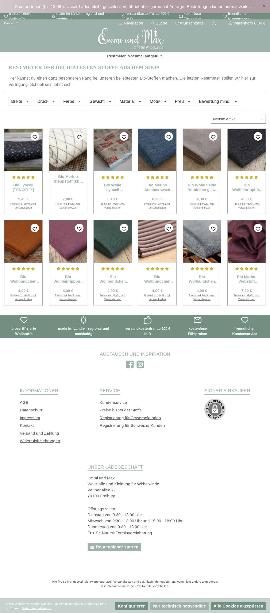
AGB (24, 402)
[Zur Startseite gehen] (135, 39)
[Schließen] (264, 5)
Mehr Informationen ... (37, 608)
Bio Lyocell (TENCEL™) (23, 187)
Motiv (155, 101)
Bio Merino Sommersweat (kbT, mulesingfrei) (157, 187)
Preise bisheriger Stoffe (121, 410)
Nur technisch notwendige (179, 606)
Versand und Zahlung (39, 433)
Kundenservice (113, 402)
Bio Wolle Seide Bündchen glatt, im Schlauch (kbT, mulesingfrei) (202, 187)
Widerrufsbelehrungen (40, 441)
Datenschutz (31, 410)
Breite (17, 101)
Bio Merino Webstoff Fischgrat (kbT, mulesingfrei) (246, 279)
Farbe (69, 101)
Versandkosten (123, 581)
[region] (135, 6)
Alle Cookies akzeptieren (238, 606)
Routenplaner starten (116, 547)
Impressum (30, 418)
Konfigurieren (132, 606)
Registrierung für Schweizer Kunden (132, 425)
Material (128, 101)
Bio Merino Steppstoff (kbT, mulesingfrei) (68, 179)
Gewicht (97, 101)
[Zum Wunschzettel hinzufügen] (35, 136)
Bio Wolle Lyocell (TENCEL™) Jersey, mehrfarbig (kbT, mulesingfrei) (112, 187)
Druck (43, 101)
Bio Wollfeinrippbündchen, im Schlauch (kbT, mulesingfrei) (246, 187)
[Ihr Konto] (214, 23)
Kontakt (27, 425)
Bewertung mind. (215, 101)
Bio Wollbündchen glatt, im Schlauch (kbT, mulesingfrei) (23, 279)
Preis (180, 101)
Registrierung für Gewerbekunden (130, 418)
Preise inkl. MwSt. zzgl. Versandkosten (23, 205)
